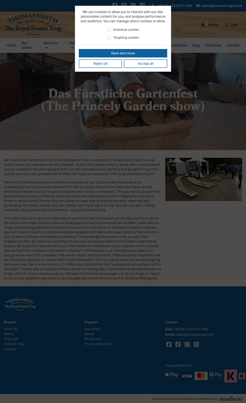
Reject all (100, 63)
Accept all (145, 63)
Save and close (123, 53)
